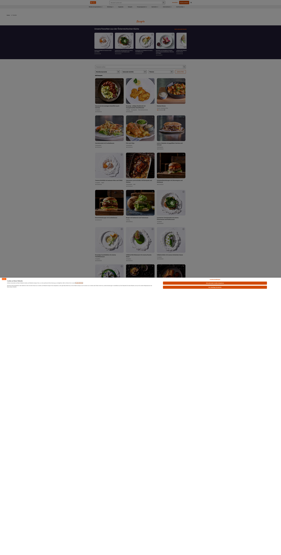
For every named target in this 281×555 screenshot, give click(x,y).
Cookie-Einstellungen (215, 279)
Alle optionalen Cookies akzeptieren (215, 283)
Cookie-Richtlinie (79, 283)
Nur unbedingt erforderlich (214, 287)
